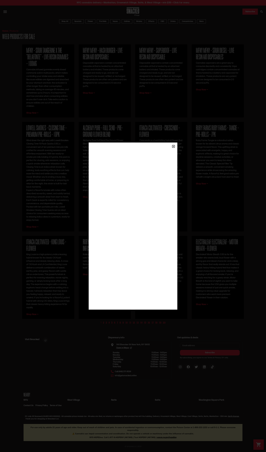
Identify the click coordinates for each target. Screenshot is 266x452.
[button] (173, 146)
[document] (133, 226)
